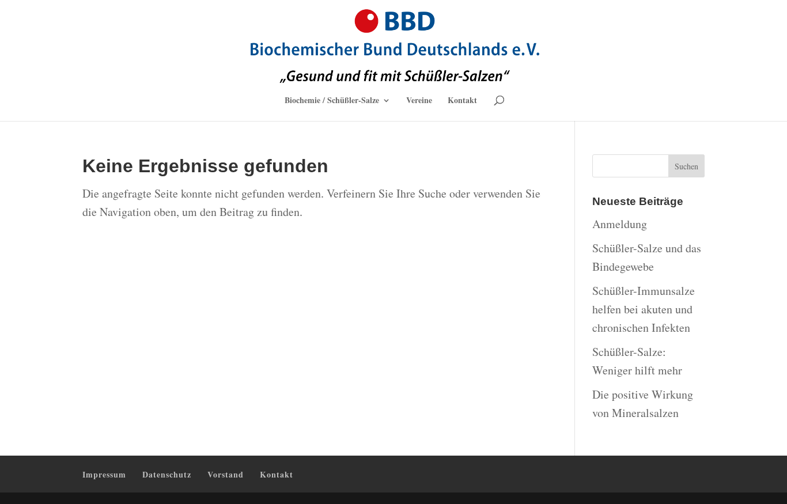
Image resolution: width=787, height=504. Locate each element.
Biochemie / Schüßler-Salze (332, 101)
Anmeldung (619, 224)
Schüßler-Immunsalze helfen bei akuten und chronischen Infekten (643, 309)
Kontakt (462, 101)
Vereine (419, 101)
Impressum (104, 474)
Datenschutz (166, 474)
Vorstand (225, 474)
